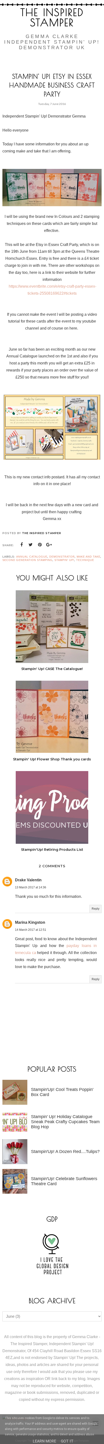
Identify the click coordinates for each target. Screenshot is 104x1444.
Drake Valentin (28, 880)
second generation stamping (27, 560)
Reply (95, 908)
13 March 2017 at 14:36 (30, 887)
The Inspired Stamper (52, 17)
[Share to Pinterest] (40, 545)
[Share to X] (31, 545)
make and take (88, 556)
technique (85, 560)
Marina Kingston (30, 922)
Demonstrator (62, 556)
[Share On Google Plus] (49, 545)
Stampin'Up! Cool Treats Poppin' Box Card (62, 1092)
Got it (67, 1441)
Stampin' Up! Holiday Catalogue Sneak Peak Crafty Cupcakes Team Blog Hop (65, 1121)
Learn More (44, 1441)
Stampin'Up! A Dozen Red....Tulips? (65, 1151)
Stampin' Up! (64, 560)
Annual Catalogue (31, 556)
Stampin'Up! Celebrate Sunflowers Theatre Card (64, 1181)
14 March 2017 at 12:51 (30, 929)
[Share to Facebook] (21, 545)
